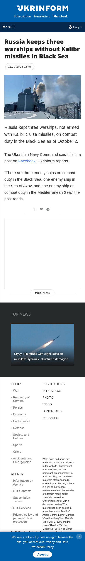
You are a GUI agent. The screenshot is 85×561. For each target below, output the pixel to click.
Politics (18, 407)
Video (47, 404)
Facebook (27, 161)
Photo (47, 397)
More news (42, 293)
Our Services (22, 508)
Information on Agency (23, 482)
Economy (19, 414)
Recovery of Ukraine (21, 399)
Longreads (51, 411)
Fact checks (21, 421)
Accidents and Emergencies (22, 460)
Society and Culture (21, 436)
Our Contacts (22, 491)
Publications (53, 384)
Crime (17, 451)
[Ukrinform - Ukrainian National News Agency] (42, 7)
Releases (50, 418)
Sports (17, 445)
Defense (19, 428)
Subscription (22, 16)
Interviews (51, 391)
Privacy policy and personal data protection (25, 518)
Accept (42, 554)
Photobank (60, 16)
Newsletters (42, 16)
